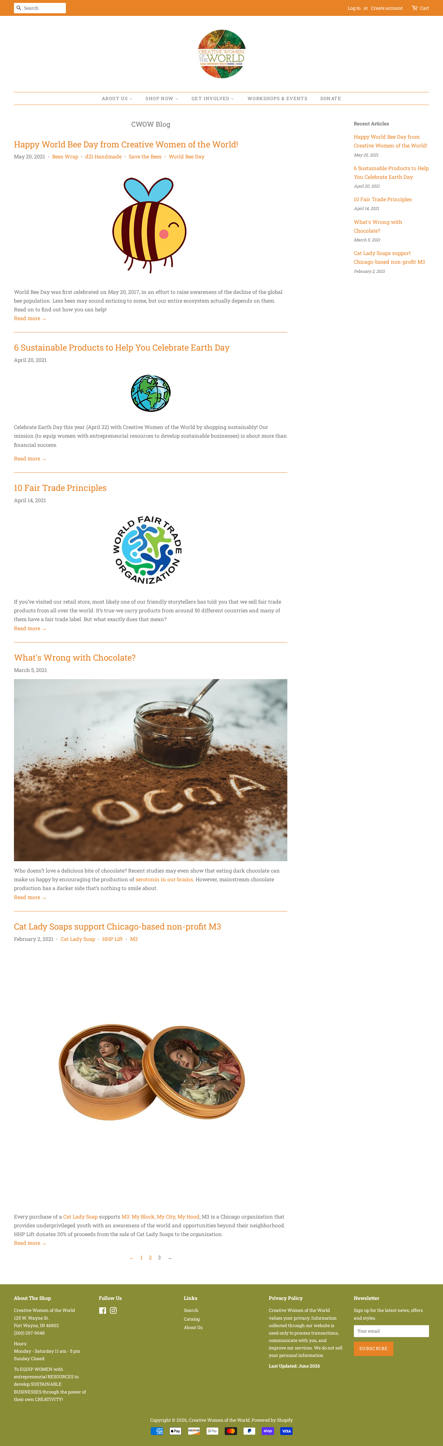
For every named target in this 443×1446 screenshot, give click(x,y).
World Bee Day (186, 156)
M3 (134, 938)
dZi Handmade (103, 156)
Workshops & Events (277, 98)
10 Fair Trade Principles (60, 487)
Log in (354, 8)
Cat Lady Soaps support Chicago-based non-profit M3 (117, 926)
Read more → (30, 318)
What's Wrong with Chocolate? (75, 657)
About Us (115, 98)
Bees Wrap (65, 156)
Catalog (192, 1319)
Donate (330, 98)
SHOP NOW (160, 98)
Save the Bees (145, 156)
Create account (387, 8)
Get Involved (211, 98)
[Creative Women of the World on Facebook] (102, 1312)
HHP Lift (112, 938)
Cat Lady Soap (78, 938)
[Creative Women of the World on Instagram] (113, 1312)
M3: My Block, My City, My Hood (160, 1216)
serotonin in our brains (164, 879)
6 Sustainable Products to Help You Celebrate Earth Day (122, 347)
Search (191, 1310)
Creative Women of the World (219, 1420)
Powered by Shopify (272, 1420)
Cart (424, 8)
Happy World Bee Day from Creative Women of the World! (126, 144)
